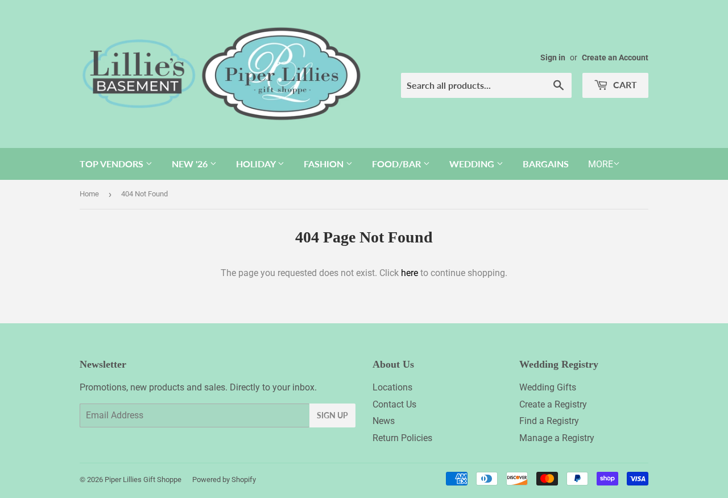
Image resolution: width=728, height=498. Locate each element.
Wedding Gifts (547, 387)
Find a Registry (549, 420)
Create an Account (615, 57)
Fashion (325, 163)
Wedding (473, 163)
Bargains (546, 163)
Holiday (257, 163)
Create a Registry (553, 404)
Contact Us (394, 404)
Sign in (552, 57)
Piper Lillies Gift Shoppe (143, 479)
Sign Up (332, 415)
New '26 (191, 163)
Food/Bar (397, 163)
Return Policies (402, 438)
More (600, 164)
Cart (624, 84)
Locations (392, 387)
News (384, 420)
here (409, 272)
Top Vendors (113, 163)
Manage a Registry (556, 438)
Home (89, 194)
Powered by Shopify (224, 479)
